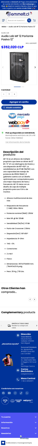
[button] (3, 20)
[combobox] (19, 20)
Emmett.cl (14, 443)
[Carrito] (34, 20)
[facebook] (3, 393)
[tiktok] (21, 393)
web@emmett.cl (27, 374)
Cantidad (5, 90)
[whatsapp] (27, 393)
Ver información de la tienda (17, 142)
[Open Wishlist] (3, 443)
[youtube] (9, 393)
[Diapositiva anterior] (2, 67)
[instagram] (15, 393)
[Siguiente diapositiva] (35, 67)
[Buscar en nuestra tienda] (29, 20)
